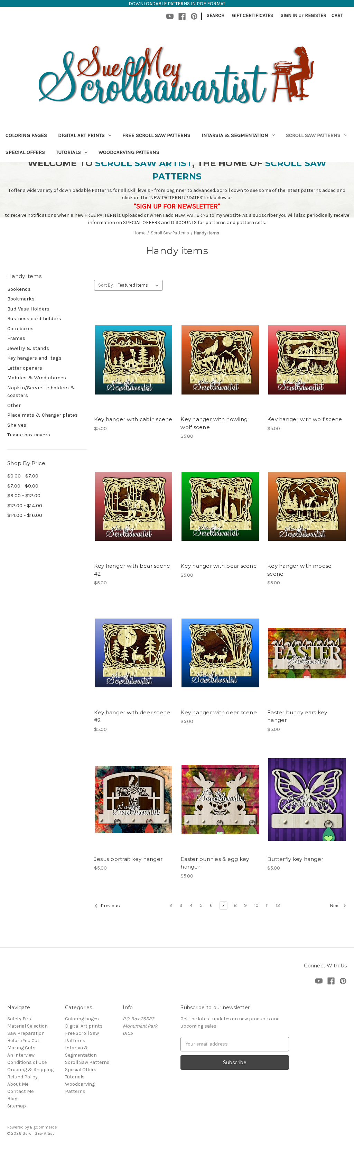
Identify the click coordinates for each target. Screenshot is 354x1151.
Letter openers (24, 368)
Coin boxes (20, 328)
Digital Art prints (81, 135)
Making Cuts (21, 1048)
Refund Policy (22, 1077)
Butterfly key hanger (295, 859)
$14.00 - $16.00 (24, 515)
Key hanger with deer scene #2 (132, 716)
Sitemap (16, 1106)
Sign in (289, 15)
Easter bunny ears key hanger (297, 716)
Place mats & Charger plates (42, 415)
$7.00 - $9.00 (22, 486)
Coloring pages (26, 135)
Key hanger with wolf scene (304, 419)
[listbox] (139, 285)
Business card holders (34, 318)
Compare (131, 360)
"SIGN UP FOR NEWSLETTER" (177, 206)
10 (256, 905)
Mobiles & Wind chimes (36, 377)
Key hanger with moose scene (299, 570)
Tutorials (68, 152)
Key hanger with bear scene (218, 566)
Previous (110, 906)
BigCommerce (43, 1127)
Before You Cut (23, 1040)
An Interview (21, 1055)
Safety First (20, 1019)
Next (335, 906)
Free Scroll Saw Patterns (156, 135)
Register (315, 15)
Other (14, 405)
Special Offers (25, 152)
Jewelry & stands (28, 348)
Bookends (19, 289)
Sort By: (106, 285)
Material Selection (27, 1026)
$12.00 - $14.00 (24, 505)
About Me (17, 1084)
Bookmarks (21, 299)
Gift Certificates (252, 15)
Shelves (16, 425)
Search (215, 15)
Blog (12, 1099)
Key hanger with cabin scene (133, 419)
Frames (16, 338)
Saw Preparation (26, 1033)
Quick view (132, 347)
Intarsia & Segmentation (235, 135)
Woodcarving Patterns (129, 152)
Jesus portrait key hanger (128, 859)
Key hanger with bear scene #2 (132, 570)
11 (267, 905)
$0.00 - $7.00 (22, 476)
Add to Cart (134, 372)
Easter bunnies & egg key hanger (214, 863)
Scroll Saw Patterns (313, 135)
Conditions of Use (27, 1062)
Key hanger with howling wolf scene (214, 423)
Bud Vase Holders (28, 309)
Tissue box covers (28, 434)
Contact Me (20, 1091)
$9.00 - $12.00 (23, 495)
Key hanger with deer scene (218, 712)
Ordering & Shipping (30, 1070)
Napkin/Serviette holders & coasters (41, 391)
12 (278, 905)
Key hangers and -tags (34, 358)
